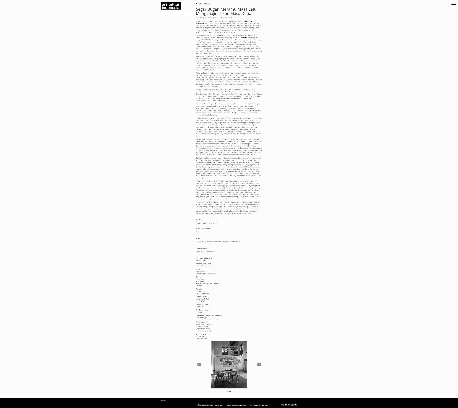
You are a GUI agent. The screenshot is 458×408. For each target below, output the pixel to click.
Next (259, 365)
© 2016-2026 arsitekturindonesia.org (210, 405)
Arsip (163, 400)
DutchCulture (248, 38)
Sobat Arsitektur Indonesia (236, 405)
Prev (199, 365)
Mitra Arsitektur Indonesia (259, 405)
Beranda (199, 3)
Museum (207, 3)
